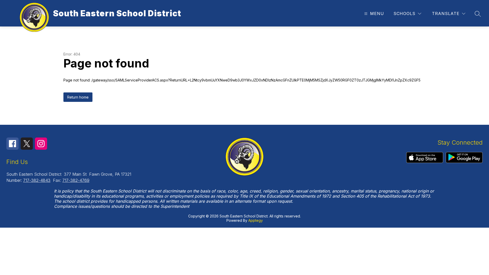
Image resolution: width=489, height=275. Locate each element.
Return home (78, 97)
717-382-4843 (36, 180)
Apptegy (255, 220)
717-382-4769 (75, 180)
